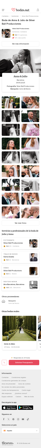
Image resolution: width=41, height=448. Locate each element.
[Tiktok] (28, 419)
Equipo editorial (7, 397)
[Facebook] (4, 419)
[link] (19, 333)
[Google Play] (25, 409)
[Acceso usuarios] (38, 10)
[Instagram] (18, 419)
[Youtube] (23, 419)
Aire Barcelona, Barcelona (13, 284)
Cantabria (5, 16)
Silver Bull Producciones (30, 16)
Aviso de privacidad (8, 384)
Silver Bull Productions (12, 271)
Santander (15, 16)
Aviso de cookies (24, 384)
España (9, 431)
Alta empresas (7, 393)
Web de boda (29, 397)
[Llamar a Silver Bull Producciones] (4, 362)
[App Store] (9, 409)
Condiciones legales (19, 377)
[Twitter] (8, 419)
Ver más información (20, 44)
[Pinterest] (13, 419)
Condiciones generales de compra (14, 381)
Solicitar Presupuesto (24, 362)
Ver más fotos (20, 223)
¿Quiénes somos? (21, 393)
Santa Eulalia (8, 257)
